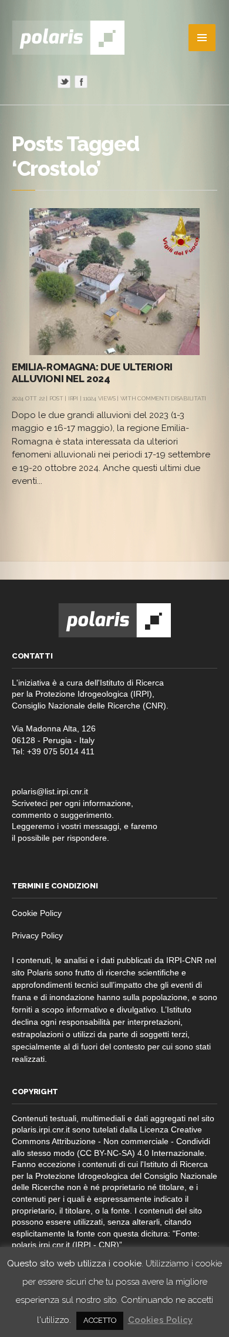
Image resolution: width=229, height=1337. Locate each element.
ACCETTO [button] (99, 1320)
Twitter (64, 82)
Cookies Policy (160, 1320)
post (56, 398)
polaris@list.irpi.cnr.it (50, 791)
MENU (201, 37)
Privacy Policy (37, 935)
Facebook (81, 82)
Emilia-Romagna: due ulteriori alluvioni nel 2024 (92, 373)
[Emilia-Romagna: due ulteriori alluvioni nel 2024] (114, 281)
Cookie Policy (37, 913)
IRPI (73, 398)
